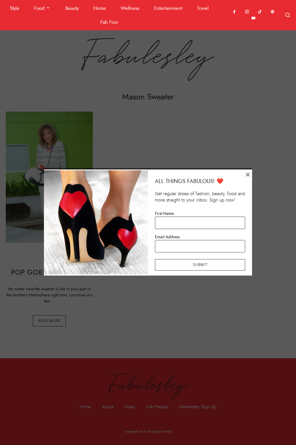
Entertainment (168, 8)
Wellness (130, 8)
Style (14, 8)
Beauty (72, 8)
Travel (203, 8)
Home (99, 8)
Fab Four (109, 22)
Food (39, 8)
